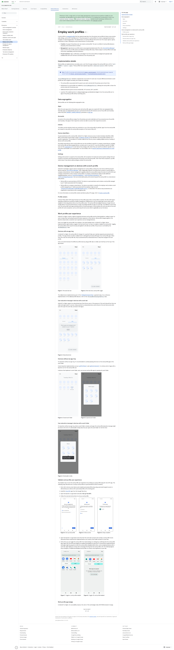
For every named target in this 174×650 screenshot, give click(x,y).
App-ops (90, 112)
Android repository (24, 628)
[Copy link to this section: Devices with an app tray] (75, 231)
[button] (8, 21)
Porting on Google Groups (77, 641)
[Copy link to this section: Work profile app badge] (74, 602)
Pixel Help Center (126, 630)
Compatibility (43, 8)
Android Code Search (25, 1)
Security (25, 8)
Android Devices (55, 8)
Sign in (170, 1)
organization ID (68, 147)
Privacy (44, 647)
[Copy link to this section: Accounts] (65, 116)
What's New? (5, 8)
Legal (35, 647)
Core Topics (34, 8)
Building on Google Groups (77, 639)
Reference (74, 8)
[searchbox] (9, 13)
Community (30, 647)
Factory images (23, 637)
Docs (13, 1)
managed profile (71, 36)
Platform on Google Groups (77, 637)
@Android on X (74, 628)
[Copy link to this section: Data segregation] (72, 99)
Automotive (65, 8)
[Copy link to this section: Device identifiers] (70, 133)
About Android (23, 647)
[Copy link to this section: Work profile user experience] (82, 214)
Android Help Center (127, 628)
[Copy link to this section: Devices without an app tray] (77, 359)
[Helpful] (113, 27)
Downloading (23, 632)
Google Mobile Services (128, 635)
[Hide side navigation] (16, 647)
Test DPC (68, 491)
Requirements (23, 630)
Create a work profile (104, 193)
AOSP (59, 27)
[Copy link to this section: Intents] (63, 125)
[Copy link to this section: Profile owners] (68, 197)
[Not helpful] (115, 27)
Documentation (6, 5)
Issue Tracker (125, 639)
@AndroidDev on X (75, 630)
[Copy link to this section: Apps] (62, 106)
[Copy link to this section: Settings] (64, 154)
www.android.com (127, 632)
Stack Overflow (126, 637)
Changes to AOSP (97, 20)
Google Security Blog (75, 635)
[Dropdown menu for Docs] (16, 1)
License (39, 647)
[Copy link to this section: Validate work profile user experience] (83, 480)
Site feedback (50, 647)
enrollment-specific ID (84, 137)
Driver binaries (23, 639)
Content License (93, 616)
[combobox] (146, 1)
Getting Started (15, 8)
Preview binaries (23, 635)
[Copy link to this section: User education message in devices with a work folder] (90, 423)
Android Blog (74, 632)
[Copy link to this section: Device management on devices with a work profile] (99, 166)
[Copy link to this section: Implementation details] (77, 61)
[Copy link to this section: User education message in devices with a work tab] (89, 301)
